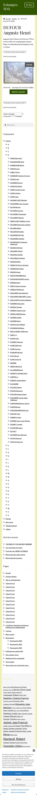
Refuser (18, 779)
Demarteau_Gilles (18, 701)
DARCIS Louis (15, 169)
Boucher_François (8, 690)
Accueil (8, 19)
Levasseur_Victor (21, 728)
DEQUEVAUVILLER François (19, 279)
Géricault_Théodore (10, 719)
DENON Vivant (15, 272)
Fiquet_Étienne (24, 710)
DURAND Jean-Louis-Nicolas (20, 421)
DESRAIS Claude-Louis (18, 310)
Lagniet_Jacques (8, 726)
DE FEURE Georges (16, 211)
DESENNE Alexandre (17, 304)
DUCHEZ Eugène (16, 387)
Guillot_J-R (20, 716)
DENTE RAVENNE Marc (18, 276)
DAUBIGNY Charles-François (20, 176)
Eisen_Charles (8, 710)
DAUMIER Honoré (16, 183)
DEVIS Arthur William (17, 324)
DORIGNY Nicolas (16, 352)
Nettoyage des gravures (14, 558)
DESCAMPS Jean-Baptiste (19, 293)
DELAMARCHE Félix (17, 235)
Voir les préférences (18, 785)
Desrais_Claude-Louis (17, 707)
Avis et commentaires (13, 580)
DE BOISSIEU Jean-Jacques (19, 204)
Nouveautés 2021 (16, 644)
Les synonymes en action (14, 548)
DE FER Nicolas (15, 207)
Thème (8, 529)
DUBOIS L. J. (14, 377)
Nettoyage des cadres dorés (15, 555)
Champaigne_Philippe (10, 695)
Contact (8, 631)
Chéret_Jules (22, 695)
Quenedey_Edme (12, 745)
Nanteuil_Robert (14, 739)
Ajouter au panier (18, 92)
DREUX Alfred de (16, 366)
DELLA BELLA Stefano (17, 258)
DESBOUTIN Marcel (17, 289)
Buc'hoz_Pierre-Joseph (22, 690)
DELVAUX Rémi (15, 262)
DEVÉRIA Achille (15, 317)
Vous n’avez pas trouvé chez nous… (17, 665)
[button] (34, 750)
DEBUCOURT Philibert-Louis (20, 221)
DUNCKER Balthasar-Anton (19, 403)
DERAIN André (15, 283)
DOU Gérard (14, 356)
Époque (8, 519)
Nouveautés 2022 (16, 648)
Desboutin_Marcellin (9, 704)
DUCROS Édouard (16, 391)
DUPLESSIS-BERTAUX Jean (19, 410)
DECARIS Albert (15, 228)
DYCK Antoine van (16, 442)
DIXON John (14, 338)
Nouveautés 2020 (16, 641)
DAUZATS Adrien (16, 186)
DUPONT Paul (15, 414)
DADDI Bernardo (16, 158)
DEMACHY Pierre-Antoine (19, 265)
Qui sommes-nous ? (12, 655)
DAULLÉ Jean (14, 179)
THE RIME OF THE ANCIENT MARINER (19, 544)
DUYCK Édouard (15, 438)
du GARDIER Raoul (16, 370)
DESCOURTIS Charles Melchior (20, 300)
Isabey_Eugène (21, 719)
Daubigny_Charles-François (16, 698)
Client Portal (10, 583)
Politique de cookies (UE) (14, 651)
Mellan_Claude (26, 731)
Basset (12, 687)
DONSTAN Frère (16, 345)
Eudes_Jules (16, 710)
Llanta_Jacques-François (12, 731)
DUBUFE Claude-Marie (18, 380)
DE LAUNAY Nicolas (17, 218)
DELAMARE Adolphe (17, 239)
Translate (18, 116)
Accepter (18, 773)
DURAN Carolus (15, 417)
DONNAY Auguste (16, 342)
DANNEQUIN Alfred (17, 165)
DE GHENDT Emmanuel (18, 214)
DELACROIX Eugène (17, 232)
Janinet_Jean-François (15, 722)
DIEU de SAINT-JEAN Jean (19, 331)
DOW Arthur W (15, 359)
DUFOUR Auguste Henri (18, 394)
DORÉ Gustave (15, 349)
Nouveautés (10, 638)
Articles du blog (11, 576)
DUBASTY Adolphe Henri (18, 373)
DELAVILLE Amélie (16, 255)
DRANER (13, 363)
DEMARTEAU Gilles (17, 269)
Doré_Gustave (27, 708)
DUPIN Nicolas (15, 407)
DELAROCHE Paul (16, 248)
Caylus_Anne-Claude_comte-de (12, 692)
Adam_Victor (6, 687)
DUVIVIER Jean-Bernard (18, 435)
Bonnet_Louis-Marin (21, 687)
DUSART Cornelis (16, 424)
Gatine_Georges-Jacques (24, 713)
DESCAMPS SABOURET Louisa (20, 296)
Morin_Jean (13, 735)
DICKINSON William (17, 328)
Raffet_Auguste (26, 746)
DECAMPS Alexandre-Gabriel (20, 225)
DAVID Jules (14, 197)
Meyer (6, 734)
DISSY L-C (13, 335)
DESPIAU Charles (16, 307)
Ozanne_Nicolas (9, 742)
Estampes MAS (10, 6)
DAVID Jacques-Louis (17, 190)
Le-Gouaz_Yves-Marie (21, 726)
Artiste (14, 19)
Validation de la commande (15, 658)
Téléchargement (11, 526)
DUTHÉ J (13, 431)
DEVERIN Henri (15, 321)
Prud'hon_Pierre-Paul (21, 742)
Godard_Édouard (9, 716)
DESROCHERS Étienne (17, 314)
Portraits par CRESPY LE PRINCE (17, 551)
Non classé (9, 522)
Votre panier (10, 662)
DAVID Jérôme (15, 193)
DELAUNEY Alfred (16, 251)
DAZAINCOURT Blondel (18, 200)
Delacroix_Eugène (8, 701)
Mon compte (10, 634)
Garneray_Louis (10, 713)
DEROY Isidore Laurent (18, 286)
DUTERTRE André (16, 428)
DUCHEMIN (14, 384)
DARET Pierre (15, 172)
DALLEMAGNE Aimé (17, 162)
